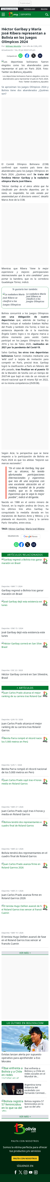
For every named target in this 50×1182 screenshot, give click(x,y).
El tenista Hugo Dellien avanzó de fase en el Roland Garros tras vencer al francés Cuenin (24, 940)
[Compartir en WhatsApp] (20, 55)
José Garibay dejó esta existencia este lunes (23, 634)
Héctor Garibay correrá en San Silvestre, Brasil (25, 676)
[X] (20, 1171)
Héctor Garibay (16, 528)
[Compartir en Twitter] (27, 544)
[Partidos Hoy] (36, 1171)
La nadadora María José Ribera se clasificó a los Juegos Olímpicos (36, 297)
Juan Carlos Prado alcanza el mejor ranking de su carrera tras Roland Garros (22, 727)
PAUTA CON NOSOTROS (25, 1158)
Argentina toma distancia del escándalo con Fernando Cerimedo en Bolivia (35, 1090)
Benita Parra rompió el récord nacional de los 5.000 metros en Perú (24, 770)
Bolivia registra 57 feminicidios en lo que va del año (34, 1104)
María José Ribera (35, 528)
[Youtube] (31, 1171)
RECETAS (44, 9)
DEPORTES (26, 14)
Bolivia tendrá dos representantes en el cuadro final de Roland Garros (24, 854)
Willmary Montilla (13, 46)
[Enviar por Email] (40, 55)
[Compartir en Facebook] (27, 55)
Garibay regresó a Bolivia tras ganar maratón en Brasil (22, 592)
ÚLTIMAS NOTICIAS (9, 9)
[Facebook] (15, 1171)
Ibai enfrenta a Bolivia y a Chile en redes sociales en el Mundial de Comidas (34, 1074)
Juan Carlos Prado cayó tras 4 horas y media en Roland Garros (23, 812)
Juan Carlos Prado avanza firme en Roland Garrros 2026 (22, 896)
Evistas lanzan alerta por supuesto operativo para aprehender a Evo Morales (21, 1058)
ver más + (25, 1116)
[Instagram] (25, 1171)
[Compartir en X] (33, 55)
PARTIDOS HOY (29, 9)
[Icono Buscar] (46, 14)
